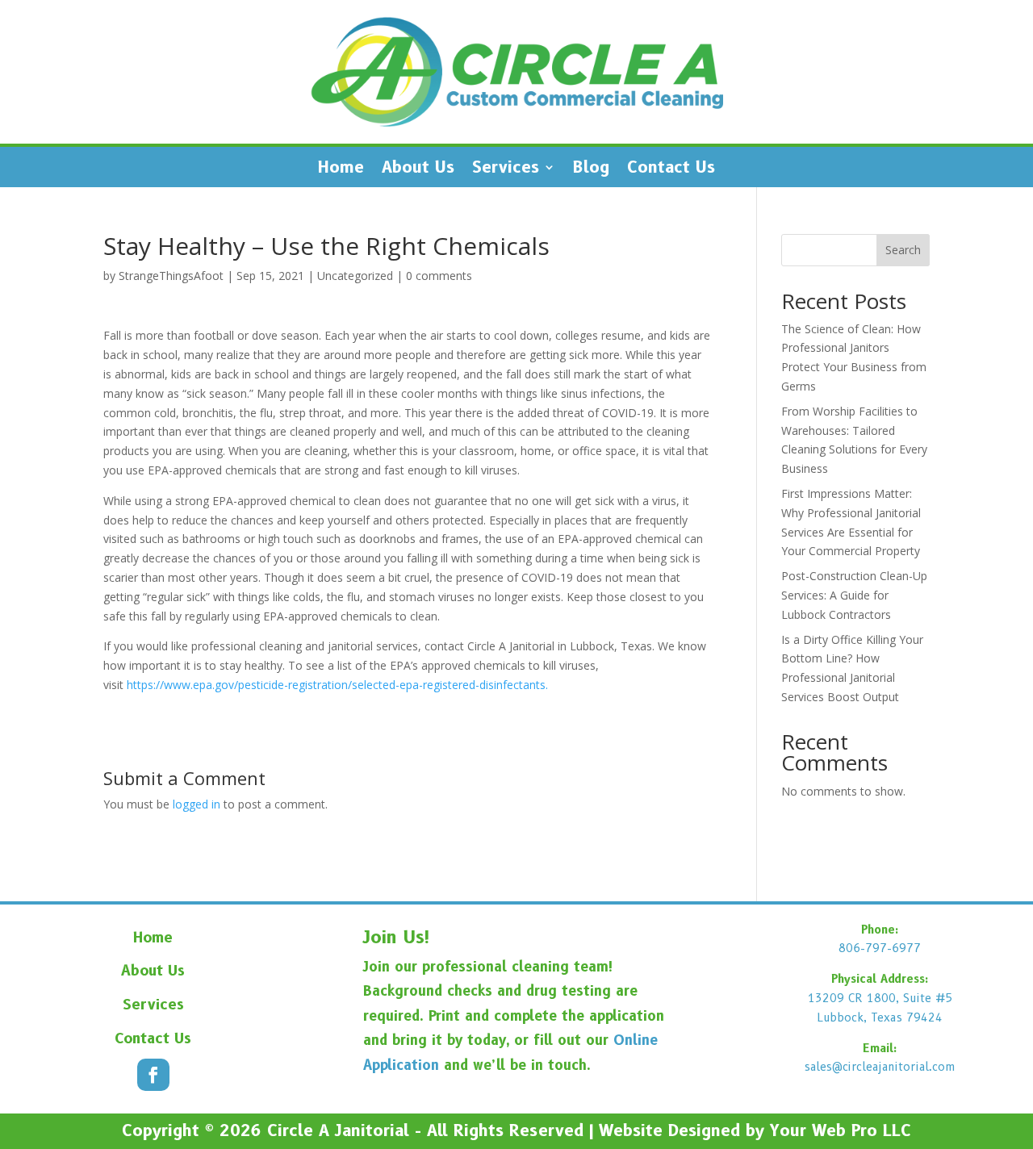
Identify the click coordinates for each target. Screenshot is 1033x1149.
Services (505, 169)
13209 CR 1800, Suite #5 (880, 998)
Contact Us (671, 169)
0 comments (439, 275)
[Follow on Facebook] (153, 1075)
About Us (418, 169)
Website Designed (669, 1130)
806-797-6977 (880, 948)
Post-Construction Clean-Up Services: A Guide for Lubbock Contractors (854, 595)
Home (341, 169)
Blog (591, 169)
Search (903, 249)
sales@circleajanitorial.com (880, 1066)
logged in (196, 804)
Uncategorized (355, 275)
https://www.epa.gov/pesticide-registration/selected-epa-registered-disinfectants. (337, 684)
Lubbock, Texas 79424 (880, 1017)
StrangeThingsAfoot (171, 275)
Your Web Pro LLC (840, 1130)
